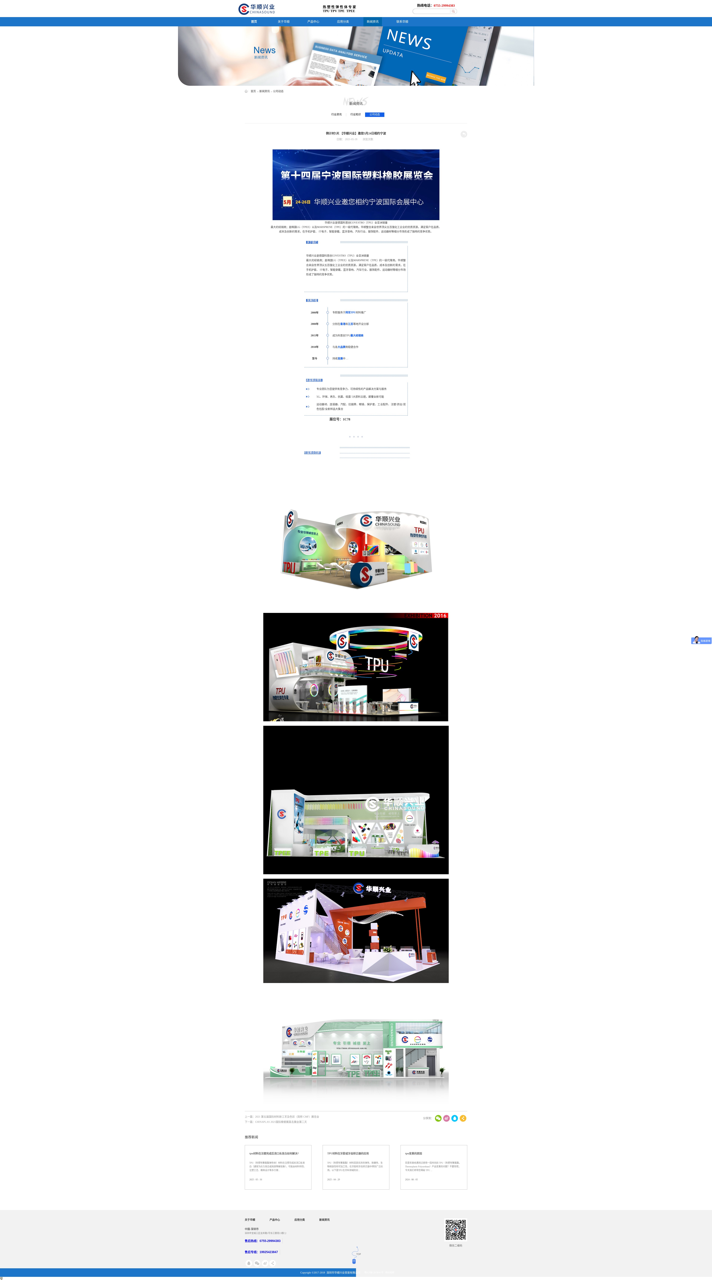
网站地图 (389, 1272)
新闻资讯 (264, 91)
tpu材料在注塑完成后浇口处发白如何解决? (274, 1153)
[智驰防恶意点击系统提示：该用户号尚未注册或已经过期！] (1, 1278)
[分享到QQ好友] (454, 1118)
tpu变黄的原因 (413, 1153)
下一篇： (276, 1122)
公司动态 (278, 91)
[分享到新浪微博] (446, 1118)
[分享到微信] (438, 1118)
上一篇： (282, 1116)
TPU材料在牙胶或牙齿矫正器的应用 (348, 1153)
